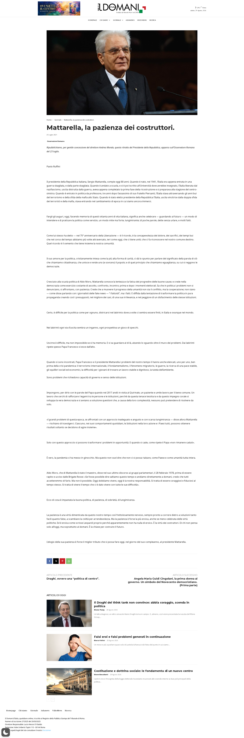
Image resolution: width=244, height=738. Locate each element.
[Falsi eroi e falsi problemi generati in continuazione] (69, 647)
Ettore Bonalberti (101, 674)
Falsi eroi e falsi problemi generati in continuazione (132, 636)
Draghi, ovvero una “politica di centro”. (73, 578)
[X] (56, 561)
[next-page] (53, 700)
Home (49, 120)
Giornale (57, 120)
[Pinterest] (62, 561)
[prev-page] (48, 700)
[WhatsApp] (69, 561)
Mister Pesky (99, 610)
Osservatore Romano (55, 141)
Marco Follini (99, 640)
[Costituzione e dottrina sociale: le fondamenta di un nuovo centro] (69, 681)
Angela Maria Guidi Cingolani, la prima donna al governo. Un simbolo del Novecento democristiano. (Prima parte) (162, 582)
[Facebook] (49, 561)
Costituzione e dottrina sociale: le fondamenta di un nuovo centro (143, 671)
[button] (5, 732)
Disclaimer (47, 730)
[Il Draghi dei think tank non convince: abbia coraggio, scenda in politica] (69, 613)
